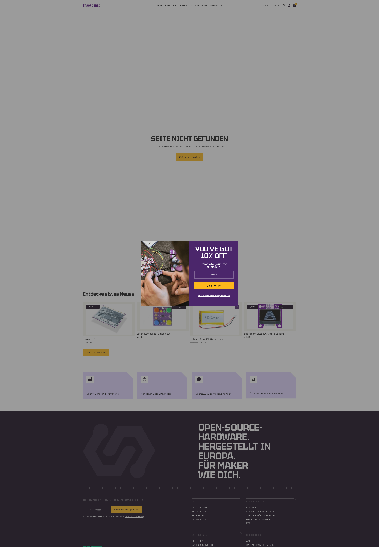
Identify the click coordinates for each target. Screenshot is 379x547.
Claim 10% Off (214, 285)
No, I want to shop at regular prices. (214, 295)
